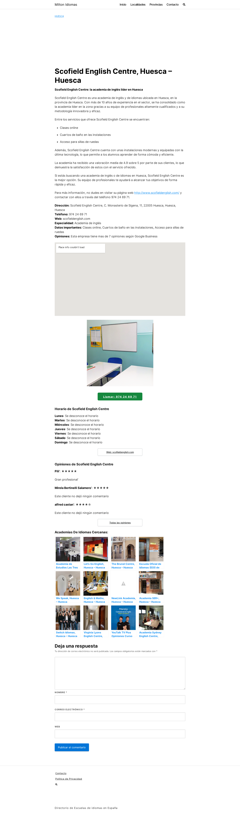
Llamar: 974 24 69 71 (120, 396)
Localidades (137, 4)
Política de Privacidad (68, 778)
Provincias (156, 4)
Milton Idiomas (66, 4)
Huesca (59, 16)
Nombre (61, 692)
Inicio (123, 4)
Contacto (173, 4)
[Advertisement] (120, 42)
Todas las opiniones (120, 522)
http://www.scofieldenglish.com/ (156, 192)
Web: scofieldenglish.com (120, 452)
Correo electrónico (70, 709)
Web (57, 726)
